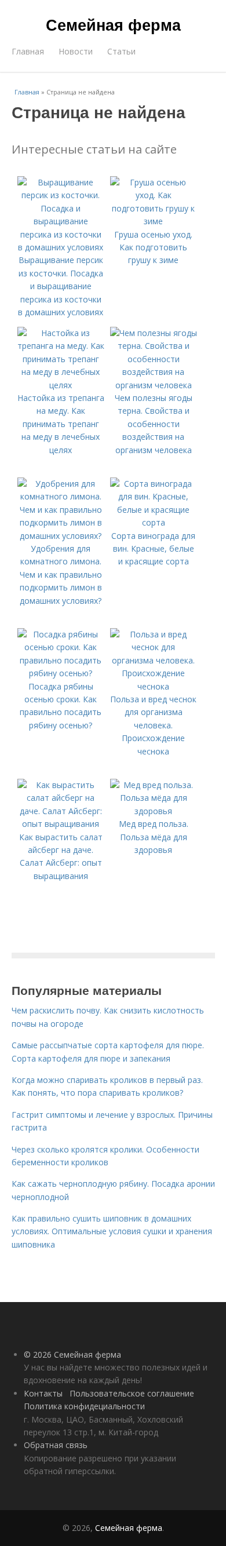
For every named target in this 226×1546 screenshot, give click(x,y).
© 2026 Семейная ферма (72, 1354)
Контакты (43, 1393)
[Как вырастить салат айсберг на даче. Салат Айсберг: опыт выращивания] (60, 823)
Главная (28, 51)
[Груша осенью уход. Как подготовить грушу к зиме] (153, 221)
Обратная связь (56, 1444)
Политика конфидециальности (84, 1406)
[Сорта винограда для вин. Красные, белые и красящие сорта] (153, 522)
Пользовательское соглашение (132, 1393)
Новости (76, 51)
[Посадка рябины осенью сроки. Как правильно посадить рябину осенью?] (60, 673)
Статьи (121, 51)
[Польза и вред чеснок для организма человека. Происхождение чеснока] (153, 686)
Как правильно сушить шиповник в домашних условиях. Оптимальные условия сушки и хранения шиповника (112, 1231)
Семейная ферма (113, 24)
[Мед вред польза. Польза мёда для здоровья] (153, 810)
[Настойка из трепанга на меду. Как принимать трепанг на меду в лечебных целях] (60, 385)
